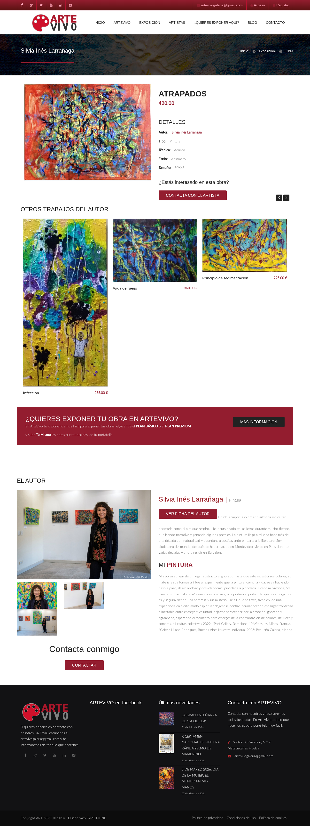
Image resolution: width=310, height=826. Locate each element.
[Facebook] (22, 5)
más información (258, 422)
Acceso (259, 5)
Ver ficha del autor (188, 514)
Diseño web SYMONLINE (87, 818)
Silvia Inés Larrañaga (187, 132)
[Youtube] (51, 5)
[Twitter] (41, 5)
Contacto (275, 22)
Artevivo (122, 22)
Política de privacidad (207, 818)
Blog (252, 22)
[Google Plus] (31, 5)
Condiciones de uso (241, 818)
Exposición (149, 22)
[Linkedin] (60, 5)
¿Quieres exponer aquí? (216, 22)
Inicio (99, 22)
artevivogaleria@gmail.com (222, 5)
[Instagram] (70, 5)
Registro (282, 5)
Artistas (177, 22)
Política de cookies (273, 818)
